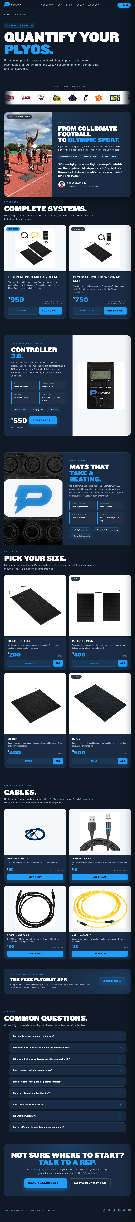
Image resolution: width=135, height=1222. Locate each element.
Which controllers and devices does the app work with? (67, 1058)
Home (7, 15)
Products (47, 5)
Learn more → (112, 981)
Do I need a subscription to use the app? (67, 1036)
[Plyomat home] (13, 5)
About (80, 5)
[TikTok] (124, 1210)
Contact (93, 5)
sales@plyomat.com (43, 1169)
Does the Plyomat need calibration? (67, 1092)
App (59, 5)
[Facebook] (119, 1210)
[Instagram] (104, 1210)
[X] (109, 1210)
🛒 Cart (124, 5)
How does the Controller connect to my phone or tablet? (67, 1047)
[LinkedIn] (114, 1210)
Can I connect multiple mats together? (67, 1070)
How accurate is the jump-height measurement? (67, 1081)
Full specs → (18, 428)
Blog (69, 5)
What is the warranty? (67, 1115)
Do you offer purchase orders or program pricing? (67, 1127)
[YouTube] (129, 1210)
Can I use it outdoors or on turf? (67, 1104)
